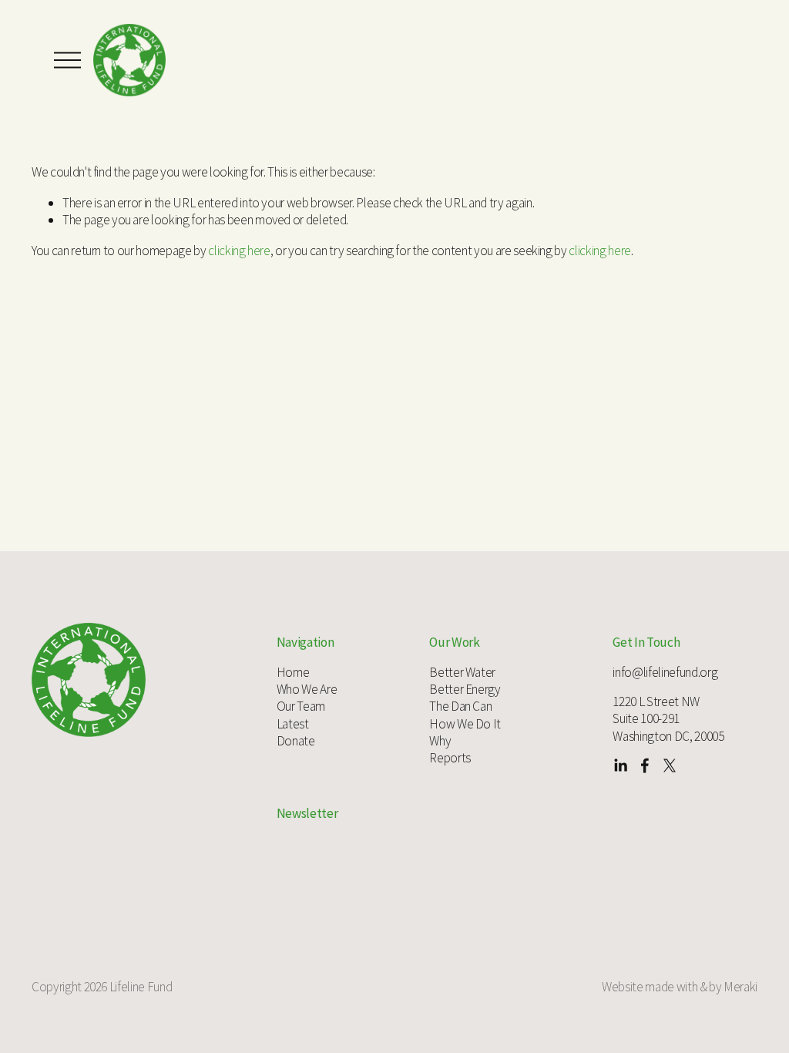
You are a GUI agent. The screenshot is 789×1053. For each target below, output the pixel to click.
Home (293, 672)
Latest (293, 723)
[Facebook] (645, 765)
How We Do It (465, 723)
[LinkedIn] (620, 765)
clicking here (239, 250)
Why (440, 740)
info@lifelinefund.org (665, 672)
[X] (669, 765)
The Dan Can (460, 706)
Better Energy (465, 689)
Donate (296, 740)
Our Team (301, 706)
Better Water (462, 672)
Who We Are (307, 689)
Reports (450, 757)
